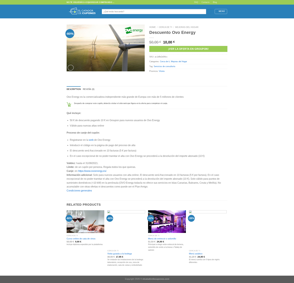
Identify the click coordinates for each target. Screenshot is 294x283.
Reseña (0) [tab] (88, 89)
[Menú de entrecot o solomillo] (167, 221)
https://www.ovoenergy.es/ (92, 171)
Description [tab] (74, 89)
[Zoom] (71, 68)
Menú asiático (195, 253)
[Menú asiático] (208, 229)
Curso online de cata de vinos (81, 238)
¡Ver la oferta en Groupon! (188, 49)
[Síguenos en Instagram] (223, 2)
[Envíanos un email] (226, 2)
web (91, 140)
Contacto (205, 2)
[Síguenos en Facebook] (220, 2)
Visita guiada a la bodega (119, 253)
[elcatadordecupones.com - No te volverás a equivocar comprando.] (82, 11)
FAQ (196, 2)
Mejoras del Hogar (186, 27)
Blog (215, 2)
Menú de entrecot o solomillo (162, 238)
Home (152, 27)
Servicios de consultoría (164, 66)
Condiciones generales (79, 190)
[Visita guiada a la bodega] (126, 229)
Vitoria (161, 71)
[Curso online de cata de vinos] (85, 221)
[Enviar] (208, 11)
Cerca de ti (165, 27)
